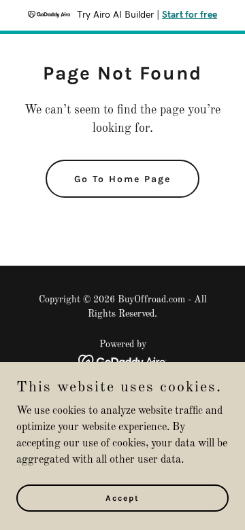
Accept (122, 497)
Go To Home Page (122, 179)
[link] (122, 361)
